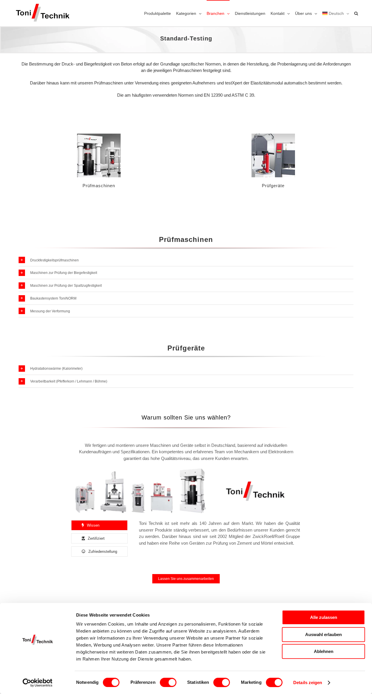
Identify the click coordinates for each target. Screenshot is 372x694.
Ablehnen (323, 651)
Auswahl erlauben (323, 634)
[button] (356, 13)
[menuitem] (335, 13)
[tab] (99, 525)
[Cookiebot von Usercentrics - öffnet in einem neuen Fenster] (37, 682)
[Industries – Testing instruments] (273, 135)
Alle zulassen (323, 617)
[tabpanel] (219, 540)
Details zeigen (307, 682)
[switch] (168, 682)
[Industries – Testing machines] (99, 135)
